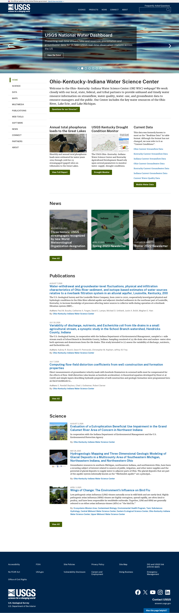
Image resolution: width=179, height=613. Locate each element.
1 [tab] (78, 68)
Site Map (123, 564)
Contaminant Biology (107, 508)
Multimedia (18, 104)
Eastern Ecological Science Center (132, 511)
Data (14, 92)
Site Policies (69, 564)
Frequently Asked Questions (157, 6)
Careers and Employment (97, 573)
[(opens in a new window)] (138, 592)
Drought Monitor (102, 172)
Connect (114, 10)
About (125, 10)
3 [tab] (86, 68)
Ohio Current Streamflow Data (148, 149)
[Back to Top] (170, 604)
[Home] (19, 12)
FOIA (38, 564)
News (104, 10)
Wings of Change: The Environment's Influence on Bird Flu (110, 490)
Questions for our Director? (64, 109)
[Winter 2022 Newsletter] (152, 230)
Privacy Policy (97, 564)
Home (15, 80)
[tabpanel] (89, 43)
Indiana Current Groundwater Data (150, 173)
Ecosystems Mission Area (85, 508)
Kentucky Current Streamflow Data (151, 154)
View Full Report (60, 172)
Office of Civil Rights (17, 579)
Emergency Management (153, 573)
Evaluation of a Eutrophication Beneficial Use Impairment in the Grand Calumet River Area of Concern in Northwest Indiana (118, 428)
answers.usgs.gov (163, 603)
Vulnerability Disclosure (74, 572)
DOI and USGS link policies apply (155, 565)
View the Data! (54, 55)
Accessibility (14, 564)
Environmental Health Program (131, 508)
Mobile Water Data (145, 184)
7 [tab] (100, 68)
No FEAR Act (14, 572)
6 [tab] (97, 68)
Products (93, 10)
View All (56, 258)
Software (17, 123)
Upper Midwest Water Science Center (108, 514)
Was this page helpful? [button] (156, 610)
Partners (17, 141)
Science (82, 10)
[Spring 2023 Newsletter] (110, 230)
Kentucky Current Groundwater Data (151, 168)
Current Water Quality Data (147, 178)
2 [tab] (82, 68)
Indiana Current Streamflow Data (150, 159)
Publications (19, 110)
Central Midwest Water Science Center (98, 511)
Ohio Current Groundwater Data (149, 163)
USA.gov (40, 572)
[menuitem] (81, 8)
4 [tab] (89, 68)
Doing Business (126, 572)
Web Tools (18, 117)
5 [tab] (93, 68)
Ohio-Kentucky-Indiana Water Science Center (73, 314)
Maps (15, 98)
